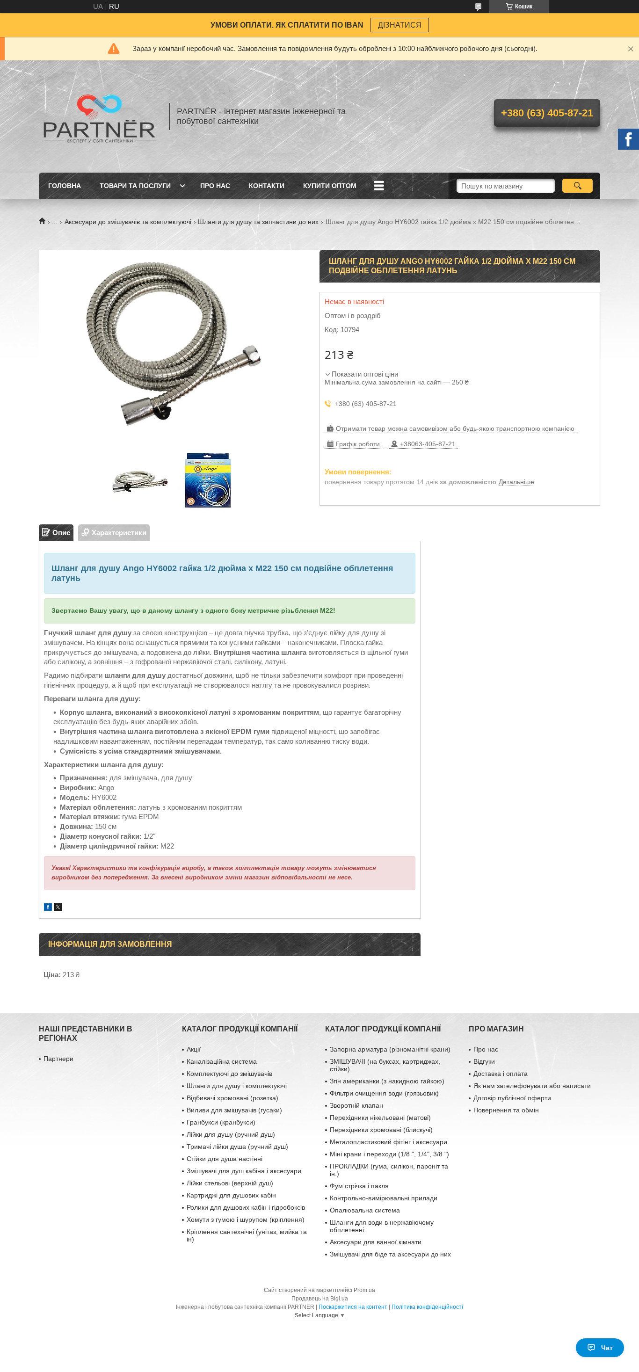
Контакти (266, 185)
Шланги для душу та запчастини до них (258, 221)
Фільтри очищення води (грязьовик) (384, 1093)
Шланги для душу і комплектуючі (237, 1085)
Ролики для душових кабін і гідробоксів (246, 1207)
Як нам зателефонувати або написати (532, 1085)
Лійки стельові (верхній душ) (230, 1183)
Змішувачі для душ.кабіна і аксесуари (244, 1171)
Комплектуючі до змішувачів (229, 1073)
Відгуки (484, 1061)
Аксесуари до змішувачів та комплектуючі (128, 221)
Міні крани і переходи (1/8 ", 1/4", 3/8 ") (389, 1154)
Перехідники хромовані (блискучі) (381, 1129)
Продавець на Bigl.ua (319, 1298)
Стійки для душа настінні (224, 1158)
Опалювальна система (365, 1210)
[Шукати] (577, 186)
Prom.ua (364, 1290)
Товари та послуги (135, 185)
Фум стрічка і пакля (359, 1186)
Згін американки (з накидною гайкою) (387, 1081)
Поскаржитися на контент (353, 1307)
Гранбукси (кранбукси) (221, 1122)
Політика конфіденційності (427, 1307)
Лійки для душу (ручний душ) (231, 1134)
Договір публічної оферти (512, 1098)
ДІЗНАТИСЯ (399, 25)
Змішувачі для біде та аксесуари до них (390, 1254)
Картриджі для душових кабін (231, 1195)
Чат (607, 1347)
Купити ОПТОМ (329, 185)
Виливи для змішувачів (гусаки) (234, 1110)
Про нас (215, 185)
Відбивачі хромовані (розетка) (232, 1098)
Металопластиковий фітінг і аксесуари (388, 1142)
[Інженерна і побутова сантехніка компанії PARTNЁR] (99, 116)
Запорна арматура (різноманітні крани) (390, 1049)
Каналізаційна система (222, 1061)
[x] (58, 908)
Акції (194, 1049)
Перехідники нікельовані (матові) (380, 1117)
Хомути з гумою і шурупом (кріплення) (246, 1219)
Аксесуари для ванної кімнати (375, 1242)
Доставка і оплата (500, 1073)
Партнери (58, 1058)
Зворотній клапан (356, 1105)
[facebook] (48, 908)
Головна (64, 185)
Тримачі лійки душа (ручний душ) (237, 1146)
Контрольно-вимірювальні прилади (383, 1198)
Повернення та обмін (506, 1110)
